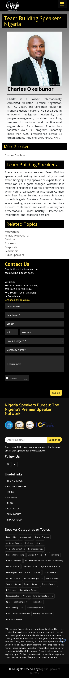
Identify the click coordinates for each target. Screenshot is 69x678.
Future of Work (12, 566)
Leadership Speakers (15, 607)
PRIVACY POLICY (14, 519)
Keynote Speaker (49, 584)
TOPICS (10, 491)
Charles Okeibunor (16, 155)
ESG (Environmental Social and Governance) (44, 560)
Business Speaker (31, 584)
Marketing (55, 555)
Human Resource (13, 560)
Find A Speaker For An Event (18, 596)
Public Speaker (52, 578)
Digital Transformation (50, 566)
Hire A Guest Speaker (28, 590)
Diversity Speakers (35, 607)
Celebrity (10, 239)
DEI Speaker (11, 590)
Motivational (12, 231)
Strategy (39, 543)
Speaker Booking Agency (16, 602)
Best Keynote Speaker (42, 613)
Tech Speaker (36, 602)
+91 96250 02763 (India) (18, 288)
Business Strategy (35, 549)
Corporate (11, 247)
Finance (37, 572)
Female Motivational (17, 235)
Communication (30, 566)
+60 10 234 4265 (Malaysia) (20, 292)
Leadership (11, 251)
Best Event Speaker (14, 619)
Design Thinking (35, 555)
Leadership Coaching (15, 555)
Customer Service (14, 543)
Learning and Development (18, 572)
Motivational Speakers (33, 578)
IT (46, 555)
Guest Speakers (50, 572)
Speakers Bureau (13, 584)
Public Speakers (14, 255)
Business (10, 243)
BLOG (10, 503)
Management (25, 537)
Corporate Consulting (15, 549)
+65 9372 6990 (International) (21, 285)
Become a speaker (16, 486)
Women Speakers (13, 578)
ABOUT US (12, 497)
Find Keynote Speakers (43, 596)
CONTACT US (13, 508)
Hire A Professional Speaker (18, 613)
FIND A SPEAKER (14, 480)
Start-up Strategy (42, 537)
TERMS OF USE (14, 514)
